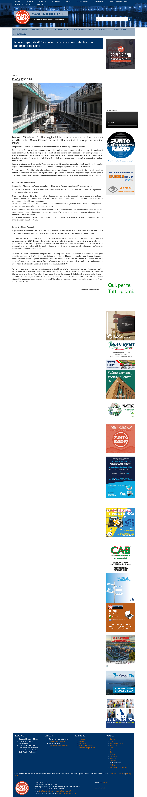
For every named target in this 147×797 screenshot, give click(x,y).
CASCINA (49, 30)
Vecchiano (113, 745)
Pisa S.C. (92, 30)
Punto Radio (99, 1)
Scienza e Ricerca (22, 4)
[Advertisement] (57, 63)
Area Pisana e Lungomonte (119, 767)
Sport (68, 1)
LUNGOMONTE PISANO (78, 30)
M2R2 (105, 782)
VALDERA (101, 30)
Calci (111, 748)
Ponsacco (113, 758)
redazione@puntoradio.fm (63, 791)
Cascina (112, 739)
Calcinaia (113, 760)
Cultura (39, 4)
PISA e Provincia (38, 30)
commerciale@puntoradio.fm (59, 745)
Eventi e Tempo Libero (87, 748)
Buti (111, 752)
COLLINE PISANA (19, 34)
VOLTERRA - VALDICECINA (116, 30)
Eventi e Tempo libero (119, 1)
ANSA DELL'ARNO (61, 30)
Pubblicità (113, 773)
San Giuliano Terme (116, 743)
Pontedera (113, 756)
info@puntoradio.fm (46, 791)
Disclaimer (121, 773)
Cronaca (29, 1)
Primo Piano (82, 1)
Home (17, 1)
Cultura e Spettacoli (86, 745)
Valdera (112, 765)
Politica (42, 1)
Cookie (17, 776)
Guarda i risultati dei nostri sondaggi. (120, 161)
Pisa (111, 741)
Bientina (112, 754)
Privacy (128, 773)
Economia (56, 1)
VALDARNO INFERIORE (21, 30)
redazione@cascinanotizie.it (58, 741)
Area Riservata (100, 788)
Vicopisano (113, 750)
